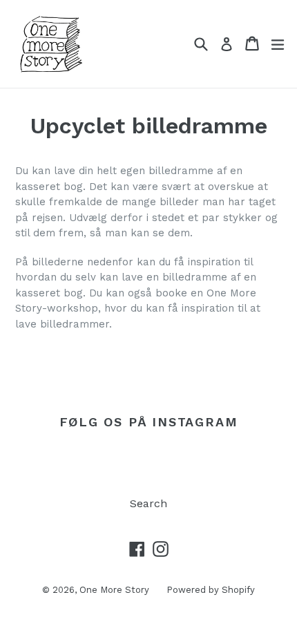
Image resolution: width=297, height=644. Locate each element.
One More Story (114, 590)
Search (148, 503)
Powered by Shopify (210, 590)
